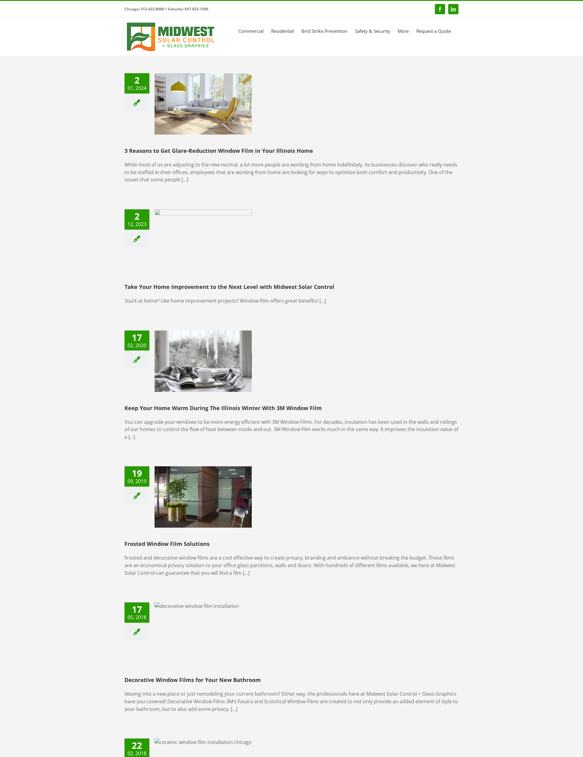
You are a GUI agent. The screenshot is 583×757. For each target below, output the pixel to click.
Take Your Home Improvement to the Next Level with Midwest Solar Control (229, 286)
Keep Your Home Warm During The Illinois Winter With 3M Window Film (223, 408)
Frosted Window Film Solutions (167, 543)
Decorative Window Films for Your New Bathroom (192, 679)
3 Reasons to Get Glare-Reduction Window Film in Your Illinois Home (218, 150)
